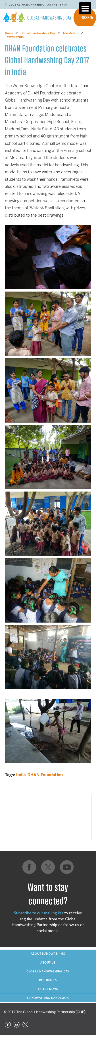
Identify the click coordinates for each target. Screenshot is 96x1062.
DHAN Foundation (45, 774)
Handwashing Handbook (48, 998)
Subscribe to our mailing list (38, 913)
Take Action (70, 33)
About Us (48, 962)
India (21, 774)
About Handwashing (48, 953)
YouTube (17, 1024)
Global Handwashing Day (38, 33)
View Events (15, 37)
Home (9, 33)
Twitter (25, 1024)
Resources (48, 980)
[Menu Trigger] (85, 8)
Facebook (8, 1024)
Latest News (48, 989)
